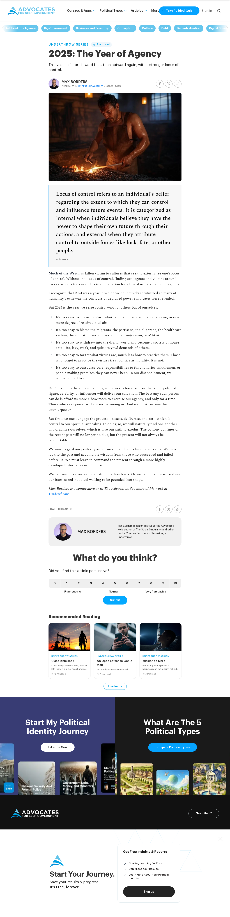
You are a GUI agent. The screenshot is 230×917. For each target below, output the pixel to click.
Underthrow (58, 494)
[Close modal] (220, 838)
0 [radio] (55, 583)
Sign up (149, 891)
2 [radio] (79, 583)
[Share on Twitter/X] (168, 84)
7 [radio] (139, 583)
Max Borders (74, 82)
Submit (115, 600)
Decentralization (189, 28)
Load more (115, 686)
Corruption (125, 28)
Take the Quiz (57, 747)
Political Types (111, 10)
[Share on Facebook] (160, 84)
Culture (147, 28)
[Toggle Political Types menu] (125, 11)
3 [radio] (91, 583)
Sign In (207, 10)
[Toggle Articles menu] (146, 11)
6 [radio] (127, 583)
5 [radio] (115, 583)
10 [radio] (175, 583)
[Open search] (219, 11)
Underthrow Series (69, 44)
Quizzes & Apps (79, 10)
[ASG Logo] (35, 813)
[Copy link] (177, 84)
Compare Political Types (172, 747)
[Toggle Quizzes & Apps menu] (94, 11)
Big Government (55, 28)
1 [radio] (66, 583)
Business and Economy (92, 28)
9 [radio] (163, 583)
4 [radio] (103, 583)
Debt (164, 28)
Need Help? (204, 813)
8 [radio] (151, 583)
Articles (137, 10)
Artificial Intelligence (21, 28)
